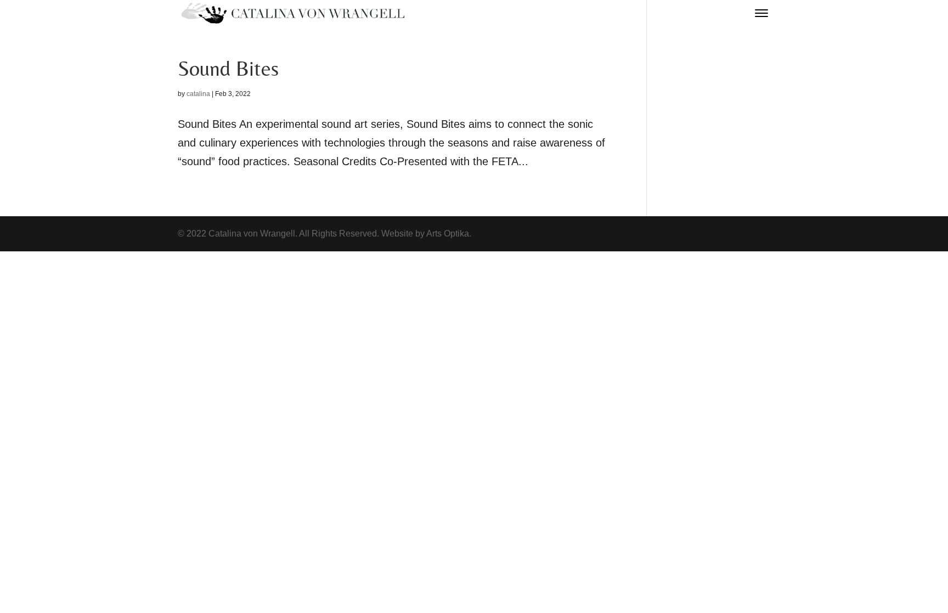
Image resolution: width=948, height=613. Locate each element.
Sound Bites (228, 69)
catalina (198, 94)
